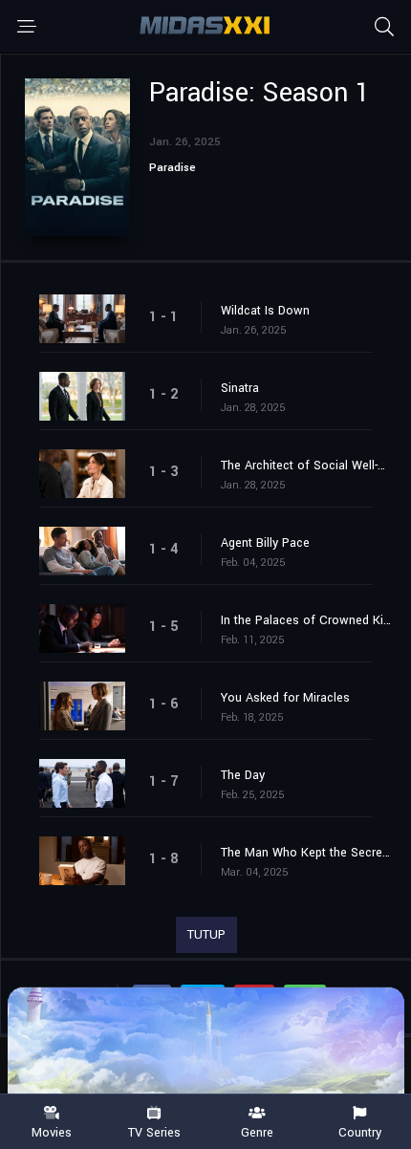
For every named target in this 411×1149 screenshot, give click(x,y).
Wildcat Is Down (265, 310)
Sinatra (240, 388)
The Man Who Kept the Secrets (306, 852)
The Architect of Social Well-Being (306, 465)
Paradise (172, 168)
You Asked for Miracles (285, 697)
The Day (243, 775)
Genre (257, 1131)
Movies (52, 1131)
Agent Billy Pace (265, 543)
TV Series (154, 1131)
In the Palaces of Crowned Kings (306, 620)
